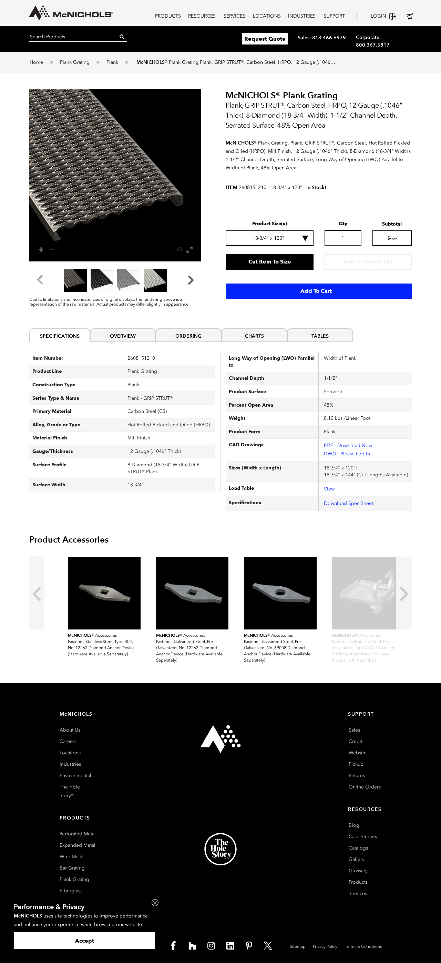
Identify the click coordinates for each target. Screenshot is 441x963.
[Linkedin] (230, 945)
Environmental (75, 775)
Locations (70, 753)
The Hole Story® (70, 791)
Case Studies (363, 837)
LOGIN (378, 16)
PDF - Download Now (348, 445)
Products (358, 882)
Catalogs (358, 848)
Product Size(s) (269, 224)
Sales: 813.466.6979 (322, 37)
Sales (354, 730)
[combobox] (270, 238)
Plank (112, 62)
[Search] (122, 36)
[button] (115, 175)
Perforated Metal (78, 834)
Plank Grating (75, 62)
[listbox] (115, 280)
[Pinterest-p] (249, 945)
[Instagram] (211, 945)
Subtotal (392, 224)
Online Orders (365, 787)
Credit (355, 741)
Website (358, 753)
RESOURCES (202, 16)
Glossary (358, 871)
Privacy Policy (325, 946)
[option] (75, 280)
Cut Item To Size (269, 261)
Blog (354, 825)
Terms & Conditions (363, 946)
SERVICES (234, 16)
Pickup (356, 764)
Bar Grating (72, 868)
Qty (343, 224)
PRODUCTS (168, 16)
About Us (70, 730)
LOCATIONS (267, 16)
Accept (84, 940)
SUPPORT (334, 16)
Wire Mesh (71, 857)
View (329, 489)
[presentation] (36, 592)
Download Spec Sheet (348, 503)
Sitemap (298, 946)
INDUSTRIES (302, 16)
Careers (68, 741)
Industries (70, 764)
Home (36, 62)
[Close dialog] (155, 902)
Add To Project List (368, 261)
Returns (357, 775)
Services (358, 893)
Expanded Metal (77, 845)
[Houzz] (192, 945)
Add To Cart (316, 291)
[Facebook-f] (173, 945)
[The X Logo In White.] (268, 945)
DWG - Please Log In (347, 454)
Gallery (357, 859)
